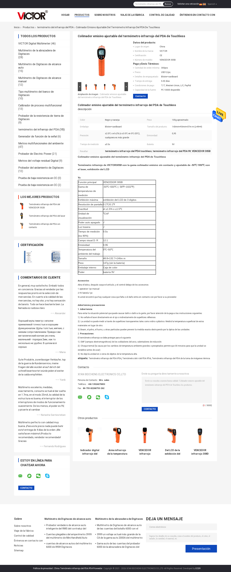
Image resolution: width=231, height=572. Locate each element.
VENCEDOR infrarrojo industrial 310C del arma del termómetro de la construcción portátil (145, 452)
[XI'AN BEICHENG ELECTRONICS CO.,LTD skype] (49, 476)
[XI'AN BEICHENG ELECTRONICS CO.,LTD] (32, 15)
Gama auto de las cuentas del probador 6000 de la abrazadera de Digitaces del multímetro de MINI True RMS (118, 545)
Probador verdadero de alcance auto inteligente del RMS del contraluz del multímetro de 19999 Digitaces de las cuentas (66, 527)
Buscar (168, 4)
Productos (82, 15)
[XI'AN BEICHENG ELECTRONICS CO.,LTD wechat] (40, 476)
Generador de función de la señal (37, 136)
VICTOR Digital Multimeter (34, 43)
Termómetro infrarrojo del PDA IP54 (105, 358)
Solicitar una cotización (188, 4)
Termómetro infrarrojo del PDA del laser (47, 216)
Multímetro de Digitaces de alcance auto (67, 519)
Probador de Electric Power (34, 153)
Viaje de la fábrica (132, 15)
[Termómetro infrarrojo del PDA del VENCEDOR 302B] (21, 206)
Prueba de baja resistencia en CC (37, 178)
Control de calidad (162, 15)
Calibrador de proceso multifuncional (40, 105)
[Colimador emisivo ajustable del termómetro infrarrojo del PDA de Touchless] (101, 61)
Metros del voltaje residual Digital (38, 160)
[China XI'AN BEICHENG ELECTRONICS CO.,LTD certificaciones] (28, 257)
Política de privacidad (43, 568)
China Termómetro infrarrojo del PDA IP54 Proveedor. (78, 568)
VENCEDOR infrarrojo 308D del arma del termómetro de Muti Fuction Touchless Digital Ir (200, 452)
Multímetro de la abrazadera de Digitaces (119, 519)
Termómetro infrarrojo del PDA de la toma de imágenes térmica (181, 358)
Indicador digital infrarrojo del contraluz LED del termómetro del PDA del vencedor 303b (90, 452)
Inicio (17, 27)
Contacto (140, 96)
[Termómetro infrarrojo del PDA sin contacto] (21, 226)
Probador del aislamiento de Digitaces (41, 167)
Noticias (18, 545)
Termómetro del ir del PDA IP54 (136, 358)
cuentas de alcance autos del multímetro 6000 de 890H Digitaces (69, 545)
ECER (198, 568)
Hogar (65, 15)
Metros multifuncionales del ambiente (41, 143)
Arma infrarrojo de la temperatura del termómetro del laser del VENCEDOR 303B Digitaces (117, 452)
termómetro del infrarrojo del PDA (55, 27)
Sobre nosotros (104, 15)
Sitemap (19, 550)
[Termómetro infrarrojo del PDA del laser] (21, 216)
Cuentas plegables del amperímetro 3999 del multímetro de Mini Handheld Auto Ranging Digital (69, 536)
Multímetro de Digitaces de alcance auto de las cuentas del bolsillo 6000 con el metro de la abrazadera (119, 527)
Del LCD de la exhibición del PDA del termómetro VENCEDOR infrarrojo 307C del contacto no (172, 452)
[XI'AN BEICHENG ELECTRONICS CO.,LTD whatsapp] (31, 476)
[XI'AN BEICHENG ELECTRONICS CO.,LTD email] (22, 476)
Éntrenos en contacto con (197, 15)
